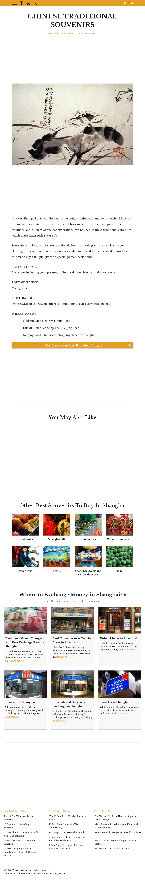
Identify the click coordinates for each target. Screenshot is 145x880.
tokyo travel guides (105, 811)
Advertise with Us (26, 873)
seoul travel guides (59, 811)
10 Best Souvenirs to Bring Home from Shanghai (72, 345)
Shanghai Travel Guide (61, 33)
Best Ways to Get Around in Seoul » (67, 832)
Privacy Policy (57, 873)
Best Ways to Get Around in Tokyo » (113, 848)
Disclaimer (42, 873)
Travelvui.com (20, 870)
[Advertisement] (72, 59)
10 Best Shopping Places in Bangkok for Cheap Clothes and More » (20, 852)
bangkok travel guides (16, 811)
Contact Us (9, 873)
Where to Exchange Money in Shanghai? (70, 595)
